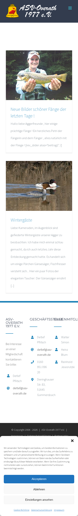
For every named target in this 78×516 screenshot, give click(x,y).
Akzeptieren (39, 479)
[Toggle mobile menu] (70, 8)
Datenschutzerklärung (41, 509)
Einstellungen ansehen (39, 499)
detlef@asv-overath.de (18, 390)
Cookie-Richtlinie (21, 509)
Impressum (59, 509)
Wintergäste (21, 220)
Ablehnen (39, 489)
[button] (72, 441)
